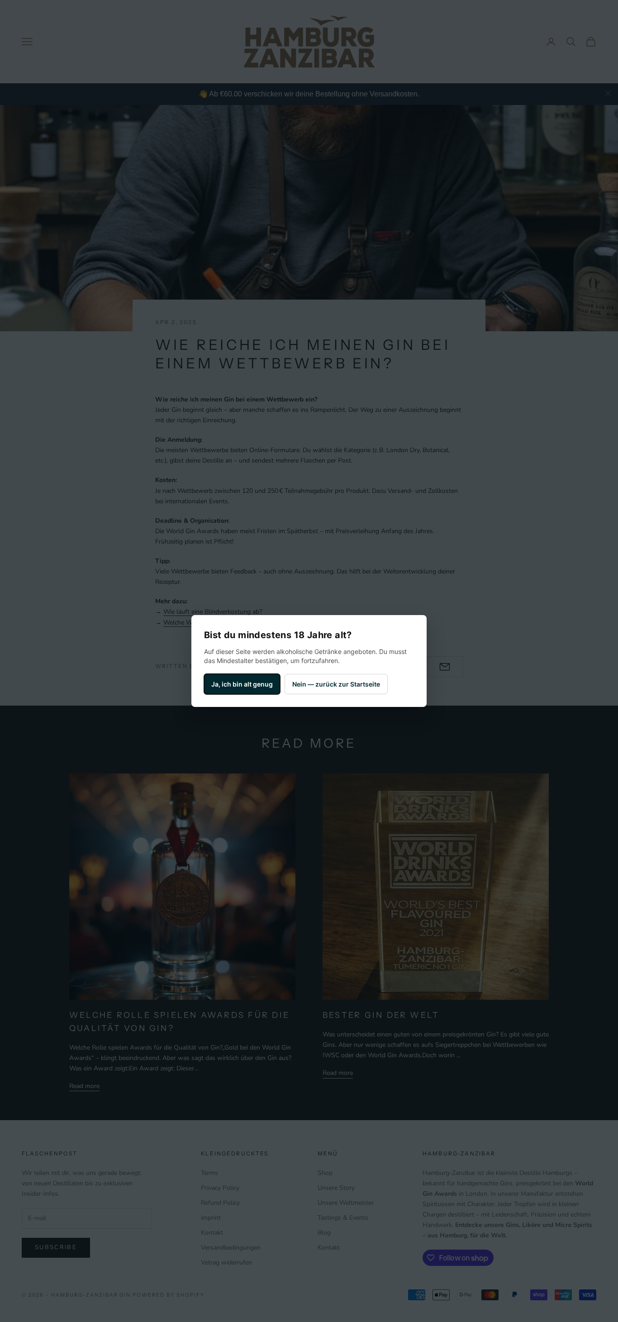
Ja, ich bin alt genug (242, 684)
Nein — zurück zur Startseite (336, 684)
